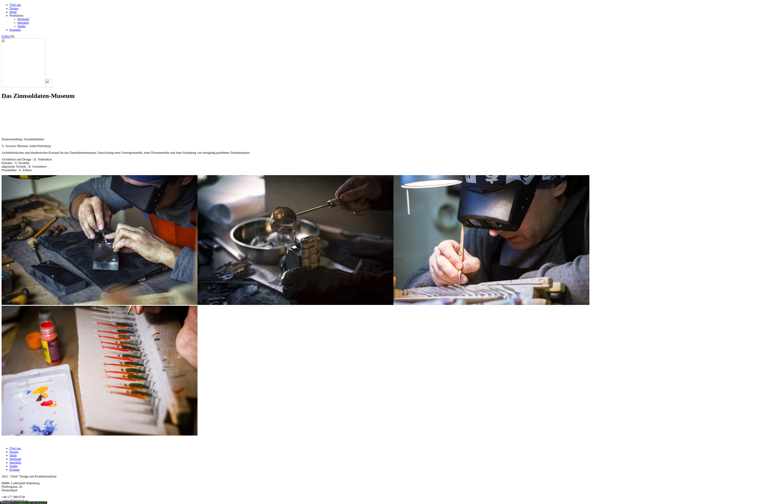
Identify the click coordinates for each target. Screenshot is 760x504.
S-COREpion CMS (23, 503)
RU (8, 36)
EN (4, 36)
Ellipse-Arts (41, 503)
